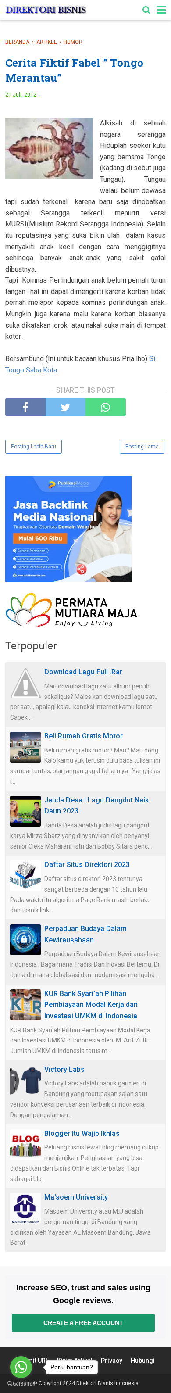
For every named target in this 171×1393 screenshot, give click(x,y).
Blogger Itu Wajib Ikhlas (82, 1133)
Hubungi (143, 1360)
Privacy (111, 1360)
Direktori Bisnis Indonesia (107, 1383)
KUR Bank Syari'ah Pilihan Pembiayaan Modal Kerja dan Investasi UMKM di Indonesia (91, 1004)
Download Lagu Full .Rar (83, 672)
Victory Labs (64, 1069)
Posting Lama (142, 447)
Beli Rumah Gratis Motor (83, 736)
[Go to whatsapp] (21, 1367)
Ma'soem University (76, 1197)
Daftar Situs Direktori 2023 (87, 864)
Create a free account (83, 1322)
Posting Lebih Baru (33, 447)
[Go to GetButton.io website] (21, 1384)
